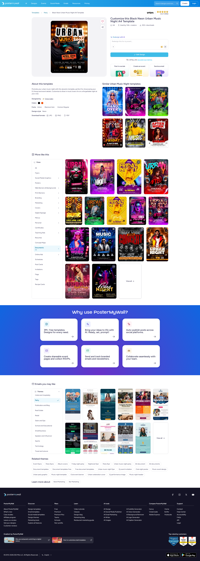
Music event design (159, 469)
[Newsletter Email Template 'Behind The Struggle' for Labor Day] (125, 438)
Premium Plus (59, 515)
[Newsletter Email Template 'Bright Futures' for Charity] (160, 404)
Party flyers (50, 464)
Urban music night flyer (106, 469)
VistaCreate (153, 512)
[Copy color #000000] (39, 103)
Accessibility (181, 515)
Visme (166, 509)
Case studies (8, 515)
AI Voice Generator (133, 512)
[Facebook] (172, 494)
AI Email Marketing (110, 515)
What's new (8, 512)
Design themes (33, 517)
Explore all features (35, 523)
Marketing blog (79, 517)
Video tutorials (79, 509)
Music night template (59, 475)
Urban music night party (122, 464)
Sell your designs (10, 523)
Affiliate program (10, 517)
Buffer (166, 512)
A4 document (140, 464)
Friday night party (78, 464)
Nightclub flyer (93, 464)
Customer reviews (10, 526)
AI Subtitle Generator (134, 509)
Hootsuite (168, 515)
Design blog (78, 515)
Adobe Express (154, 515)
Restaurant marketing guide (84, 520)
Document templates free (62, 469)
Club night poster (142, 469)
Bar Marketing (74, 482)
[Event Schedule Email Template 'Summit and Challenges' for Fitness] (143, 404)
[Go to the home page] (9, 3)
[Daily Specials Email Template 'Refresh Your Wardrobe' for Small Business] (90, 404)
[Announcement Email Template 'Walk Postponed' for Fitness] (72, 404)
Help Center (181, 512)
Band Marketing (59, 482)
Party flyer (106, 464)
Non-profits (58, 523)
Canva (151, 509)
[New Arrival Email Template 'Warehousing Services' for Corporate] (90, 438)
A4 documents (154, 464)
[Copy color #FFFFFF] (45, 103)
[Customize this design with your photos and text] (69, 47)
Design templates (34, 509)
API (178, 520)
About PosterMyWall (11, 509)
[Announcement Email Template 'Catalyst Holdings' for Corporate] (108, 404)
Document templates (41, 469)
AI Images (107, 520)
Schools (57, 520)
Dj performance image (117, 475)
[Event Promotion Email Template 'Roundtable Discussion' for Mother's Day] (108, 438)
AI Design (107, 509)
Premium (57, 512)
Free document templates (84, 469)
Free (56, 509)
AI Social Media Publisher (113, 512)
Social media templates (36, 515)
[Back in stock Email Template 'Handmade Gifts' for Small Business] (125, 404)
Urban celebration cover (96, 475)
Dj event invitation (125, 469)
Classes (77, 512)
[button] (102, 21)
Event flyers (37, 464)
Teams (56, 517)
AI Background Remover (135, 515)
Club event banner (77, 475)
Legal (179, 523)
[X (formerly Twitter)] (186, 494)
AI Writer (107, 517)
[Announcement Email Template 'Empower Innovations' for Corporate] (143, 438)
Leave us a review (10, 520)
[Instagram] (179, 494)
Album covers (63, 464)
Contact (180, 509)
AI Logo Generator (133, 517)
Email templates (33, 512)
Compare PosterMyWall (157, 504)
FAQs (179, 517)
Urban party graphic (40, 475)
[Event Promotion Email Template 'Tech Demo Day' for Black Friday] (72, 438)
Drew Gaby (49, 99)
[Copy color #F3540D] (42, 103)
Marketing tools (33, 520)
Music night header (136, 475)
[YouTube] (193, 494)
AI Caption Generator (134, 520)
